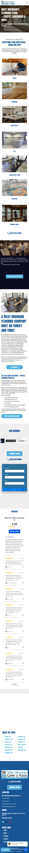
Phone (7, 474)
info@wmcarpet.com (10, 806)
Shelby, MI (8, 736)
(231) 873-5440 (16, 233)
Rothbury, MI (8, 745)
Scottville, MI (21, 736)
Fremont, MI (21, 742)
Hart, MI (20, 747)
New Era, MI (8, 742)
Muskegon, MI (22, 750)
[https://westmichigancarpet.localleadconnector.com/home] (14, 774)
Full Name (7, 468)
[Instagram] (6, 822)
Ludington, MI (8, 753)
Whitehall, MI (8, 750)
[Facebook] (3, 822)
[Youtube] (10, 822)
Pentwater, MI (9, 739)
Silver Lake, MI (22, 745)
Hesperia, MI (21, 739)
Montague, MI (8, 747)
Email (6, 480)
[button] (27, 2)
